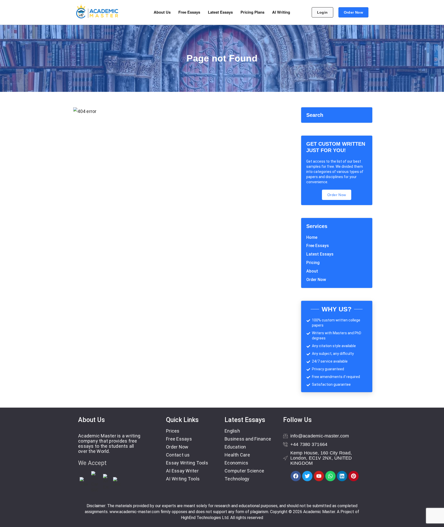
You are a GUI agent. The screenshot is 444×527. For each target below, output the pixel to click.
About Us (162, 12)
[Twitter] (307, 476)
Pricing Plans (252, 12)
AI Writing (281, 12)
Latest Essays (220, 12)
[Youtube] (319, 476)
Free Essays (189, 12)
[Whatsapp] (330, 476)
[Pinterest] (353, 476)
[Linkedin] (342, 476)
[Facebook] (296, 476)
